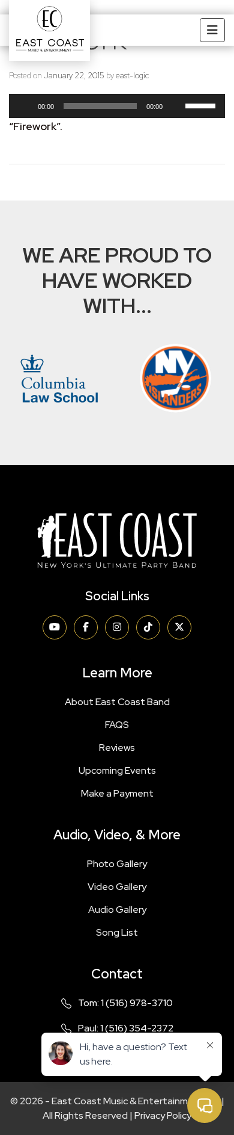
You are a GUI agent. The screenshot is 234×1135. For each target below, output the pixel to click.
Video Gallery (117, 886)
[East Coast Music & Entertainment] (49, 30)
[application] (117, 109)
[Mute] (176, 106)
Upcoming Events (117, 770)
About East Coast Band (117, 701)
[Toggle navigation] (212, 30)
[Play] (25, 106)
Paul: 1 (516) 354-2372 (125, 1028)
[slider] (202, 105)
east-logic (132, 75)
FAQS (117, 724)
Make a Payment (117, 793)
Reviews (117, 747)
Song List (117, 932)
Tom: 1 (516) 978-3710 (125, 1003)
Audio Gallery (117, 909)
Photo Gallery (117, 863)
